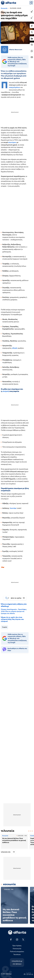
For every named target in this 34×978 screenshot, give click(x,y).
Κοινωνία (4, 8)
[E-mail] (32, 57)
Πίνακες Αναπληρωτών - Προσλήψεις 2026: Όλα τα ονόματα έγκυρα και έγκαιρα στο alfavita (14, 611)
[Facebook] (32, 26)
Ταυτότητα (17, 954)
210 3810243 (17, 964)
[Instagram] (17, 939)
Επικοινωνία (17, 948)
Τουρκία (4, 627)
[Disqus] (17, 683)
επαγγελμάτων (14, 87)
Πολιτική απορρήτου (17, 951)
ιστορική (5, 391)
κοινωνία (9, 884)
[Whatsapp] (32, 51)
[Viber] (32, 45)
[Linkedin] (32, 38)
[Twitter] (32, 32)
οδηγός (15, 348)
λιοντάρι (13, 508)
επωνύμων (12, 142)
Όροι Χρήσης (17, 945)
